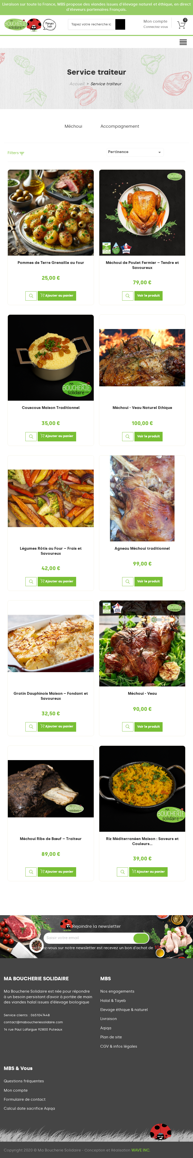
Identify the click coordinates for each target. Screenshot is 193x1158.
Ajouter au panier (58, 295)
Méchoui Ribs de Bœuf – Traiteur (51, 839)
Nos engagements (117, 991)
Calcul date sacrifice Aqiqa (29, 1108)
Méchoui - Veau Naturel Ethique (142, 407)
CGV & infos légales (118, 1046)
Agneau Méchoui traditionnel (142, 548)
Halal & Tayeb (113, 1000)
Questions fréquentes (24, 1081)
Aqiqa (105, 1028)
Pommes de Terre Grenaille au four (51, 262)
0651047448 (40, 1015)
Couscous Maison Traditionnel (51, 407)
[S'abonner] (141, 938)
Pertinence (135, 152)
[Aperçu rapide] (31, 296)
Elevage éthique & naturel (124, 1009)
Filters (16, 154)
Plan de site (111, 1037)
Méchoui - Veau (142, 693)
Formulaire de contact (24, 1099)
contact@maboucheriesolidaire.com (33, 1022)
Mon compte (155, 24)
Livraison (108, 1018)
